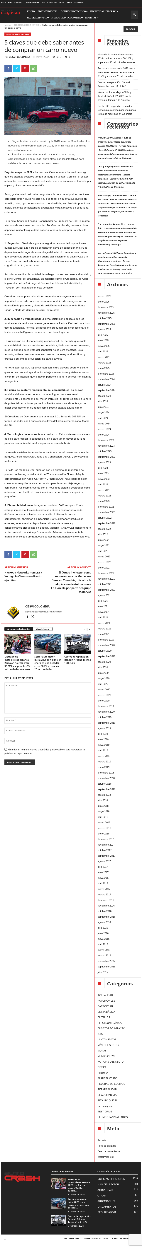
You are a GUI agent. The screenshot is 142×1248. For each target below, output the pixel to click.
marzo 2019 (104, 756)
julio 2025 (103, 335)
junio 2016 (103, 933)
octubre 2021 (104, 584)
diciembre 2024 (106, 373)
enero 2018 (103, 833)
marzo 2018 (104, 822)
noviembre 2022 (106, 512)
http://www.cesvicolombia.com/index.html (43, 612)
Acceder (102, 1140)
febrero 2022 (104, 562)
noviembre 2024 (106, 379)
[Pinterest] (25, 68)
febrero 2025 (104, 362)
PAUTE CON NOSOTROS (53, 2)
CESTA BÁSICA (106, 1011)
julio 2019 (103, 734)
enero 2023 (103, 501)
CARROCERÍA (106, 1006)
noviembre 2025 (106, 312)
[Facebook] (8, 68)
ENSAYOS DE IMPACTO (111, 1028)
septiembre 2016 (106, 916)
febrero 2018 (104, 828)
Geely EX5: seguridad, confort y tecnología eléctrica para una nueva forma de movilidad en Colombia (117, 110)
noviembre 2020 (106, 645)
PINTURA (103, 1072)
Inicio (7, 25)
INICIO (31, 11)
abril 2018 (103, 817)
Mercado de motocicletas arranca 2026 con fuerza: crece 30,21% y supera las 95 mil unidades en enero (17, 663)
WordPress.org (106, 1156)
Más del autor (43, 629)
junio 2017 (103, 872)
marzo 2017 (104, 889)
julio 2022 (103, 534)
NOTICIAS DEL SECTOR (26, 25)
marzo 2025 (104, 357)
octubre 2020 (104, 650)
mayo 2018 (103, 811)
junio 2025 (103, 340)
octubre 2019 (104, 717)
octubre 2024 (104, 384)
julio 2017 (103, 866)
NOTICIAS (91, 17)
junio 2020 (103, 673)
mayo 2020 (103, 678)
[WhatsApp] (33, 68)
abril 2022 (103, 551)
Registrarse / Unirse (12, 2)
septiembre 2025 (106, 323)
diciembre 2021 (106, 573)
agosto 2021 (104, 595)
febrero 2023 (104, 495)
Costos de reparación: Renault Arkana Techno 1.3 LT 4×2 (77, 660)
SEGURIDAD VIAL (108, 1095)
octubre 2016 (104, 911)
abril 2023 (103, 484)
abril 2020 (103, 684)
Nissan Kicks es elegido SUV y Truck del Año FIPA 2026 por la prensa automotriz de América (114, 96)
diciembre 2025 (106, 307)
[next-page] (89, 629)
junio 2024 (103, 407)
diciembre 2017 (106, 839)
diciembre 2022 (106, 506)
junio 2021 (103, 606)
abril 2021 (103, 617)
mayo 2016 (103, 939)
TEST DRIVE (105, 1111)
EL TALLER (104, 1017)
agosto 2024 (104, 396)
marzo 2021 (104, 623)
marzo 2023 (104, 490)
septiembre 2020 (106, 656)
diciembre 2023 (106, 440)
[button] (134, 15)
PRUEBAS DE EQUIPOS (111, 1084)
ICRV (100, 1034)
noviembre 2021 (106, 578)
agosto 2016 (104, 922)
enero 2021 (103, 634)
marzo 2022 (104, 556)
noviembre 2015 (106, 961)
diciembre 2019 (106, 706)
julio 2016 (103, 927)
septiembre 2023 (106, 456)
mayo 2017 (103, 878)
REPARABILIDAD (107, 1089)
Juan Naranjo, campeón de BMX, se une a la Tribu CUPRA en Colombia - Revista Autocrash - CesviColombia (117, 199)
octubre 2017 (104, 850)
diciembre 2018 (106, 772)
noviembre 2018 (106, 778)
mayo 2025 (103, 346)
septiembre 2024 (106, 390)
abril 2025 (103, 351)
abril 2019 (103, 750)
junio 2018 (103, 806)
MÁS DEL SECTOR (108, 1045)
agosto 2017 (104, 861)
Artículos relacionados (18, 629)
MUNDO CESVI (106, 1056)
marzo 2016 (104, 950)
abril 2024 (103, 418)
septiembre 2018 (106, 789)
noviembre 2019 (106, 711)
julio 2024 (103, 401)
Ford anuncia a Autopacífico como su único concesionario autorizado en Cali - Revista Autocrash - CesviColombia (117, 228)
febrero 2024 (104, 429)
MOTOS (102, 1050)
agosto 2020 (104, 661)
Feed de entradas (107, 1145)
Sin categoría (105, 1106)
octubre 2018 (104, 783)
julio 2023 (103, 468)
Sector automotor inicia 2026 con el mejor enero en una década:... (78, 1203)
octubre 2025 (104, 318)
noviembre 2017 (106, 844)
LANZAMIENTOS (107, 1039)
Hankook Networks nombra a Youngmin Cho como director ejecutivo (23, 576)
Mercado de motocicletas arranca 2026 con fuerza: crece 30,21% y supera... (79, 1185)
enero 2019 (103, 767)
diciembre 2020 (106, 639)
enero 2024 (103, 434)
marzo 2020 (104, 689)
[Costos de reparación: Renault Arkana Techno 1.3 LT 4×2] (77, 644)
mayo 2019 (103, 745)
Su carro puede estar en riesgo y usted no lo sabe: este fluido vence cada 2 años (117, 269)
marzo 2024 (104, 423)
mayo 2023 (103, 479)
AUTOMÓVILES (106, 1000)
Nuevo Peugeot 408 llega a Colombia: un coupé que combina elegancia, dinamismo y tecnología (117, 240)
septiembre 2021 (106, 589)
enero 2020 (103, 700)
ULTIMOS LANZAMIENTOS (113, 1117)
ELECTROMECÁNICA (110, 1023)
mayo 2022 (103, 545)
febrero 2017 (104, 894)
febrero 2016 (104, 955)
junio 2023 (103, 473)
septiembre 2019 (106, 722)
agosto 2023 (104, 462)
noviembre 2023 (106, 445)
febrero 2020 (104, 695)
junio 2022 (103, 540)
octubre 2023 (104, 451)
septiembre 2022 (106, 523)
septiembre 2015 (106, 966)
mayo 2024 (103, 412)
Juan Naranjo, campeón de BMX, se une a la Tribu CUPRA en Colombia (116, 183)
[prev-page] (85, 629)
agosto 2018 (104, 794)
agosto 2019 (104, 728)
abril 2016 (103, 944)
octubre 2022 (104, 517)
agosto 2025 (104, 329)
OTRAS (102, 1067)
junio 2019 (103, 739)
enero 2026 (103, 301)
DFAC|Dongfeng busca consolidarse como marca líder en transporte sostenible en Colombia (117, 154)
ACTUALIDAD (105, 995)
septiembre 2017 (106, 855)
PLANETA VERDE (107, 1078)
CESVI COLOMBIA (75, 2)
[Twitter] (16, 68)
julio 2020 (103, 667)
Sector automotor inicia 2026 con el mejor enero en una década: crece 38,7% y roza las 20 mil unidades (47, 663)
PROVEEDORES (32, 2)
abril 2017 (103, 883)
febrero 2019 (104, 761)
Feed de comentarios (109, 1151)
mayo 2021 (103, 612)
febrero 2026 (104, 296)
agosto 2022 (104, 528)
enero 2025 (103, 368)
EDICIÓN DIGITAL (48, 11)
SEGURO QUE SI (107, 1100)
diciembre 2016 (106, 900)
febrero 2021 (104, 628)
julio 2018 (103, 800)
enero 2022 (103, 567)
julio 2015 (103, 972)
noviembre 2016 (106, 905)
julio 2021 (103, 601)
